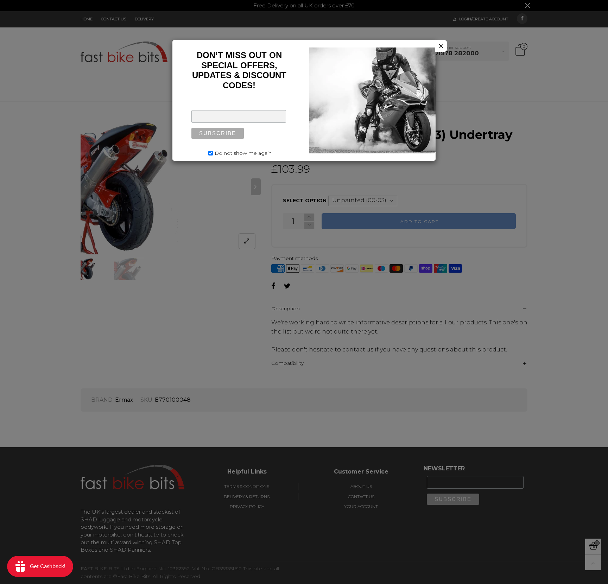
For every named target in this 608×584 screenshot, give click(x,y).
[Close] (441, 46)
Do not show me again (243, 153)
